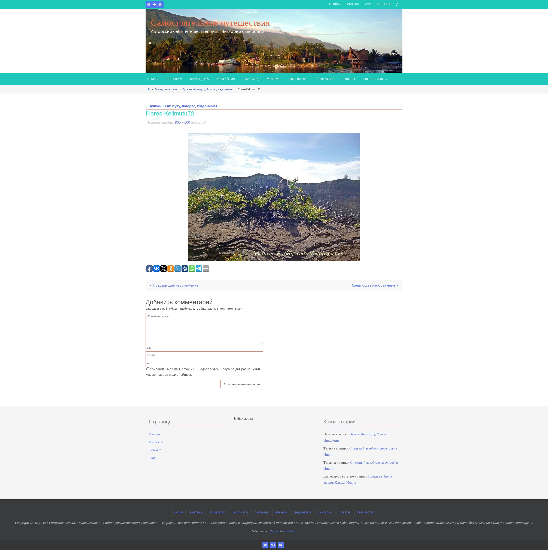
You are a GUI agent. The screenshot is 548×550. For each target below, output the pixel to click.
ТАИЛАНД (261, 512)
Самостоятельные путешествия (210, 22)
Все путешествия (166, 89)
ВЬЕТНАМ (196, 512)
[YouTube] (160, 4)
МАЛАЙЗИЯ (240, 512)
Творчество (366, 512)
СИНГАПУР (325, 512)
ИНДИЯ (178, 512)
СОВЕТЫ (344, 512)
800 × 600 (182, 122)
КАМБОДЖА (218, 512)
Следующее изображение (373, 285)
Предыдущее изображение (175, 285)
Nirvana (274, 531)
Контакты (384, 4)
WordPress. (289, 531)
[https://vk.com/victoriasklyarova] (154, 4)
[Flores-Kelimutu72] (274, 197)
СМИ (368, 4)
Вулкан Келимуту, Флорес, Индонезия (207, 89)
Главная (335, 4)
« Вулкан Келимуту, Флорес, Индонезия (181, 106)
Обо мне (353, 4)
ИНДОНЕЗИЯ (302, 512)
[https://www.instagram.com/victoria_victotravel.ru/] (149, 4)
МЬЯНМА (281, 512)
